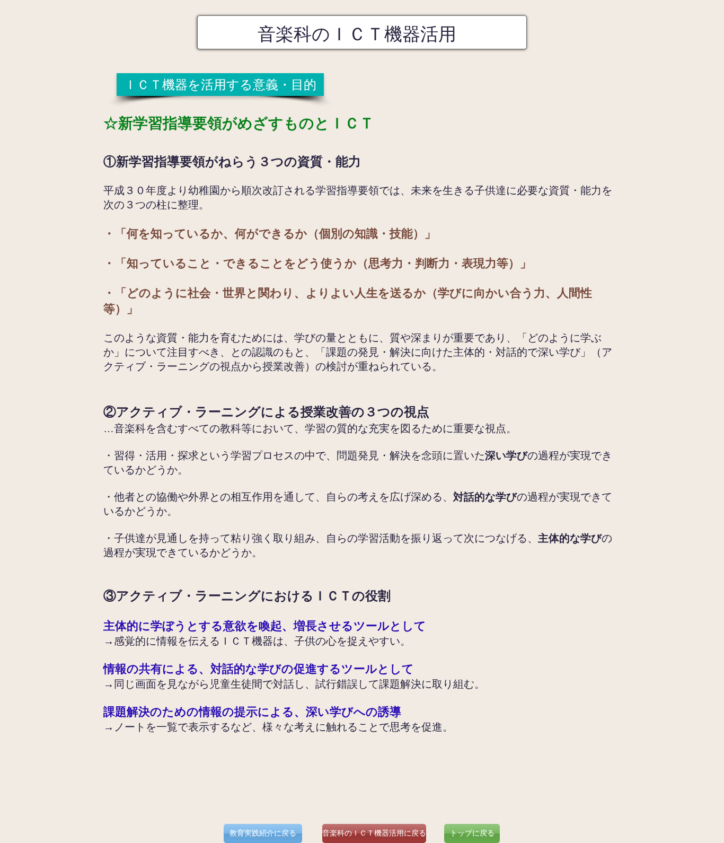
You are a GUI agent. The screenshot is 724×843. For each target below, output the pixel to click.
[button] (220, 84)
